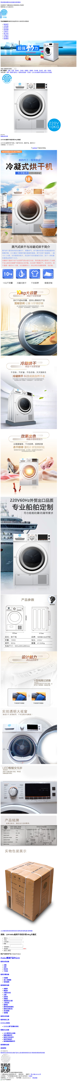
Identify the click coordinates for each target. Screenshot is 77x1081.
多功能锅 (6, 1011)
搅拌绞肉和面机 (9, 1007)
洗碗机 (31, 70)
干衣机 (21, 70)
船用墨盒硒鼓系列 (9, 1041)
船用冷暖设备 (5, 974)
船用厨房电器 (5, 985)
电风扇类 (6, 982)
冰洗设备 (6, 26)
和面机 (26, 70)
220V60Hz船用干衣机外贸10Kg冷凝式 (42, 72)
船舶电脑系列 (8, 1035)
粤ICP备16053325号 (36, 1074)
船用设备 (24, 930)
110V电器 (3, 930)
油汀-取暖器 (7, 980)
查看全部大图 (4, 136)
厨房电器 (6, 29)
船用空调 (19, 930)
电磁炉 (6, 988)
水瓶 (45, 70)
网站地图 (3, 2)
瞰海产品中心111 (10, 958)
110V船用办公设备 (9, 1033)
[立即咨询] (34, 148)
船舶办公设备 (5, 1030)
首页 (8, 72)
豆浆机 (49, 70)
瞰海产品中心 (13, 72)
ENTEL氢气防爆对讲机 (11, 1026)
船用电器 (30, 930)
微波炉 (6, 990)
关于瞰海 (6, 36)
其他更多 (3, 1048)
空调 (12, 70)
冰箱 (9, 70)
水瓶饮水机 (7, 992)
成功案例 (22, 1052)
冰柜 (5, 967)
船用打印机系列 (9, 1037)
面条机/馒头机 (8, 1009)
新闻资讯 (27, 1052)
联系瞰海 (18, 2)
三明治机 (6, 1002)
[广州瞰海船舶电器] (4, 18)
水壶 (5, 994)
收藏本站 (8, 2)
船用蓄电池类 (5, 1044)
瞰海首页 (6, 24)
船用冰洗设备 (22, 72)
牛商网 (30, 1076)
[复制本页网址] (41, 148)
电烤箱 (6, 1013)
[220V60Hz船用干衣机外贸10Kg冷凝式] (31, 132)
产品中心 (6, 31)
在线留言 (13, 2)
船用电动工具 (5, 1019)
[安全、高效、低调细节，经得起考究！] (38, 67)
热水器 (36, 70)
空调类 (6, 978)
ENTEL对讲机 (5, 1023)
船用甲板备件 (8, 1039)
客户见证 (6, 33)
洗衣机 (17, 70)
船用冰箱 (8, 930)
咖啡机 (6, 1004)
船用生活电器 (5, 1016)
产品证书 (6, 35)
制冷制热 (6, 28)
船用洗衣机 (14, 930)
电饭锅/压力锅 (8, 1000)
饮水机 (41, 70)
